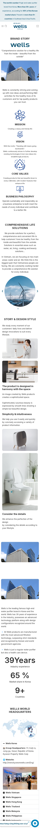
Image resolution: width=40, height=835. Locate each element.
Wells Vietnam (13, 793)
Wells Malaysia (13, 811)
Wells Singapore (13, 797)
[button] (2, 291)
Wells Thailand (13, 806)
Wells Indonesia (13, 820)
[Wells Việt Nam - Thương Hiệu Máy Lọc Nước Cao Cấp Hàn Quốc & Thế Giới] (20, 26)
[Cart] (37, 26)
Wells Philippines (14, 816)
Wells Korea (11, 743)
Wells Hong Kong (14, 802)
